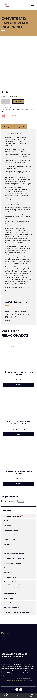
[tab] (7, 126)
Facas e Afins (29, 109)
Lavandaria (7, 603)
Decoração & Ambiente (12, 607)
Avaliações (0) (19, 127)
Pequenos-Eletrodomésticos (14, 558)
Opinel (3, 111)
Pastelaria (7, 549)
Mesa (5, 568)
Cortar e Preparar (10, 539)
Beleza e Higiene (10, 593)
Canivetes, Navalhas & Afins (16, 109)
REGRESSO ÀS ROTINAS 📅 (13, 516)
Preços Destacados (11, 530)
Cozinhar (7, 544)
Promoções (8, 525)
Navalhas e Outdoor (11, 582)
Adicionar (18, 101)
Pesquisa (21, 501)
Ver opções (18, 434)
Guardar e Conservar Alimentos (15, 554)
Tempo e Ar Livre (10, 577)
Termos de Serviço (16, 680)
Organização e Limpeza (12, 563)
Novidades (7, 521)
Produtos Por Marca (11, 535)
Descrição (7, 127)
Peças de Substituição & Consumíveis (17, 612)
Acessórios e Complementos (13, 585)
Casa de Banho (9, 598)
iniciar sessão (14, 319)
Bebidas (6, 572)
